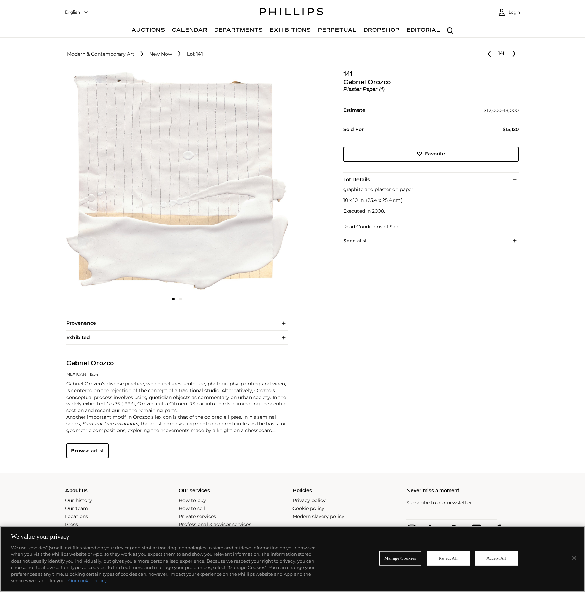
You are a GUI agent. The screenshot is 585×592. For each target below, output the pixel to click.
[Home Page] (291, 12)
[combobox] (77, 12)
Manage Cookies (400, 558)
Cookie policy (308, 508)
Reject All (448, 558)
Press (71, 524)
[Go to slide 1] (173, 299)
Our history (78, 500)
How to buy (192, 500)
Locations (76, 516)
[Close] (574, 558)
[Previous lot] (489, 54)
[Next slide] (251, 181)
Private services (197, 516)
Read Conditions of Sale (371, 227)
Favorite (435, 154)
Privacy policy (309, 500)
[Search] (450, 31)
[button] (175, 181)
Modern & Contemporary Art (100, 54)
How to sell (192, 508)
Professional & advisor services (215, 524)
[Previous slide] (103, 181)
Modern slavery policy (318, 516)
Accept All (496, 558)
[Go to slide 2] (180, 299)
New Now (160, 54)
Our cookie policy (87, 580)
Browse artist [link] (87, 451)
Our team (76, 508)
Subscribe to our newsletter (439, 503)
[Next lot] (514, 54)
